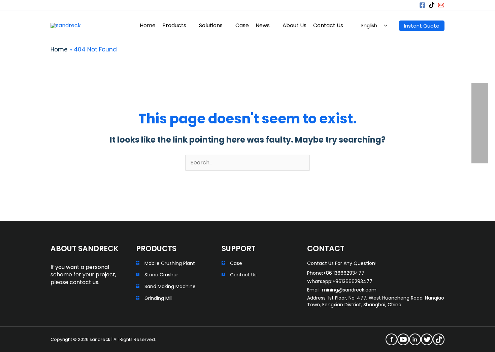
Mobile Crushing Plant (169, 263)
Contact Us (243, 274)
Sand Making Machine (170, 286)
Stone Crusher (161, 274)
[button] (409, 5)
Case (236, 263)
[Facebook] (422, 5)
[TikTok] (431, 5)
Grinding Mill (158, 298)
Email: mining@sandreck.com (341, 289)
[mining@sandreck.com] (441, 5)
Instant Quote (421, 25)
